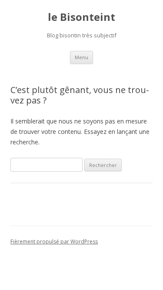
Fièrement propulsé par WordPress (54, 241)
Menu (81, 57)
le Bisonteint (81, 17)
